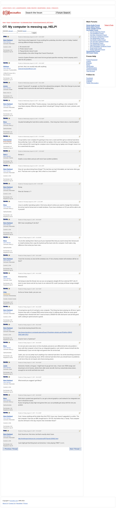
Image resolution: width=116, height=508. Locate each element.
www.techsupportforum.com (27, 69)
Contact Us (12, 503)
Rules (88, 64)
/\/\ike (5, 292)
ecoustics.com (14, 500)
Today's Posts (108, 25)
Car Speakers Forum (96, 43)
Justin (5, 276)
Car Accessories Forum (97, 31)
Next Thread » (75, 449)
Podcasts (55, 8)
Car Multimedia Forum (97, 38)
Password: (21, 31)
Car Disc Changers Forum (98, 35)
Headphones (42, 8)
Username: (8, 31)
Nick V (5, 154)
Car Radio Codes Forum (98, 40)
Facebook (89, 78)
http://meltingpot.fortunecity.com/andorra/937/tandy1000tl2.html (38, 438)
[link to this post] (8, 36)
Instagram (89, 80)
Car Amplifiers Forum (97, 33)
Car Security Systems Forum (99, 41)
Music (49, 8)
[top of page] (3, 36)
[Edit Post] (80, 37)
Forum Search (63, 12)
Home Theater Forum (93, 28)
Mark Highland (8, 40)
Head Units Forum (96, 48)
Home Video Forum (93, 27)
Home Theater (31, 8)
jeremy (5, 86)
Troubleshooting (91, 68)
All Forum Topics (92, 53)
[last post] (6, 36)
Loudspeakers (21, 8)
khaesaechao (7, 140)
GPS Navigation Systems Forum (100, 46)
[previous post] (5, 62)
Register (89, 63)
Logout (88, 61)
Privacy (26, 503)
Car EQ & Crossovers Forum (99, 36)
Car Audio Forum (92, 30)
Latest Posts (7, 8)
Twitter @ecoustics (92, 83)
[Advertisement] (42, 474)
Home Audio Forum (93, 25)
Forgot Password (91, 60)
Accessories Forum (93, 51)
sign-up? (11, 31)
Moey (5, 122)
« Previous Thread (10, 449)
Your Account (90, 71)
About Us (5, 503)
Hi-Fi (14, 8)
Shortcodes (90, 66)
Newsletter (19, 503)
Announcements (91, 69)
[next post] (5, 36)
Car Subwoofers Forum (97, 44)
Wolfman (6, 66)
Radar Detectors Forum (97, 49)
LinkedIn (89, 81)
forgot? (24, 31)
